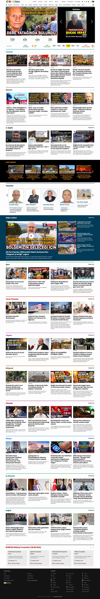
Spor (26, 4)
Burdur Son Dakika (69, 589)
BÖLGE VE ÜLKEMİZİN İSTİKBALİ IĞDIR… (58, 353)
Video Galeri (86, 584)
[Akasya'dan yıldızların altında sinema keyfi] (83, 412)
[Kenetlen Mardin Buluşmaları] (16, 307)
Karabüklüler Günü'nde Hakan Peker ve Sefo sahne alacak (61, 422)
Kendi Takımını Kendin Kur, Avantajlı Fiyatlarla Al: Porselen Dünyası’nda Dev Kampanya (82, 72)
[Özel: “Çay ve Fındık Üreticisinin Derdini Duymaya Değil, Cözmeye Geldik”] (39, 98)
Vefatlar (45, 4)
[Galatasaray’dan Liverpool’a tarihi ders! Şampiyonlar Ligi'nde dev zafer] (50, 169)
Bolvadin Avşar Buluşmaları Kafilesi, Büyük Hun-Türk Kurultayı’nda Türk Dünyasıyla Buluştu (14, 459)
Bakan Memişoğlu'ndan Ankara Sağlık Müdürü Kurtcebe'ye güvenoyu (15, 529)
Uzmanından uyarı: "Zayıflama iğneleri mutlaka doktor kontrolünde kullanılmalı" (83, 530)
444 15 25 (34, 580)
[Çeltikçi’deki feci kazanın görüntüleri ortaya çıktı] (67, 226)
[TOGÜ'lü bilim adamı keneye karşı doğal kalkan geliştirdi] (61, 519)
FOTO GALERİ (77, 1)
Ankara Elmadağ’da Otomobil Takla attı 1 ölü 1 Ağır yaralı (38, 146)
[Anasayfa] (7, 4)
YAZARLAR (63, 1)
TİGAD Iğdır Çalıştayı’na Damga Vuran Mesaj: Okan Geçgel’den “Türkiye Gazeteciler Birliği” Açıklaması (16, 424)
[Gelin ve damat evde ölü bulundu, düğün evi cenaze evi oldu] (67, 249)
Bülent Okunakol (31, 204)
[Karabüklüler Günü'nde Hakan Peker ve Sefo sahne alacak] (61, 412)
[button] (60, 22)
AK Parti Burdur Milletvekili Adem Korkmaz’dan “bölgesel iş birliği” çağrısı (27, 253)
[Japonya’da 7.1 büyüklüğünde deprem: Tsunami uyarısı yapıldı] (38, 447)
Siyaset (78, 4)
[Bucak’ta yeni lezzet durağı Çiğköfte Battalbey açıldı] (39, 60)
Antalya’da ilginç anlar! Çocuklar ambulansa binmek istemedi (85, 235)
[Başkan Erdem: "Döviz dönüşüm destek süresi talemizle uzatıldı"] (61, 484)
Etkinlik (30, 4)
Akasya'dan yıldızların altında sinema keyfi (81, 421)
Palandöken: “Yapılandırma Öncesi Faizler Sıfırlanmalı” (16, 494)
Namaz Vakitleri (71, 587)
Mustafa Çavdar (64, 204)
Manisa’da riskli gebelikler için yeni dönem (38, 528)
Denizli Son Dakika (85, 591)
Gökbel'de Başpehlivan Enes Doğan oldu (59, 282)
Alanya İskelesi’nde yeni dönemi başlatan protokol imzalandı (83, 318)
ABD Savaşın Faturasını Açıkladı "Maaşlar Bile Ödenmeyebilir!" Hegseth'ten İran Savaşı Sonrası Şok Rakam (82, 459)
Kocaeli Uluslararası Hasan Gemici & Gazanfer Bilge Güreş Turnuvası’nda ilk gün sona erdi (83, 284)
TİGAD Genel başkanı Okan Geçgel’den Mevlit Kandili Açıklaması (38, 354)
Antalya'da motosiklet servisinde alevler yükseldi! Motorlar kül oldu (33, 177)
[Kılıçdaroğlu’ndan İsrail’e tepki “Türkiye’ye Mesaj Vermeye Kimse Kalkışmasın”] (83, 98)
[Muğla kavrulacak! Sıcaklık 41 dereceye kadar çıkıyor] (61, 376)
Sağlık (56, 4)
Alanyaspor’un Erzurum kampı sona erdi (15, 282)
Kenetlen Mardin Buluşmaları (12, 317)
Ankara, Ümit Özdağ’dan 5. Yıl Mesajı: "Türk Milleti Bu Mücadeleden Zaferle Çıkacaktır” (16, 110)
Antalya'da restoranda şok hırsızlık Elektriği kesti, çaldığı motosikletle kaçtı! (16, 177)
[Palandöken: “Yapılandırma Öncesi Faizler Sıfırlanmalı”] (16, 484)
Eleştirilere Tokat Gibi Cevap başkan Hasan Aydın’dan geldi (36, 283)
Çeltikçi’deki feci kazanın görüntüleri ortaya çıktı (84, 222)
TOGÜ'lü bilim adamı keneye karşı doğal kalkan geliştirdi (61, 529)
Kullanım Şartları (30, 578)
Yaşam (83, 4)
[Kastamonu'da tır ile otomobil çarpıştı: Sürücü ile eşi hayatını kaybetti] (61, 136)
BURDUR (34, 1)
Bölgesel (10, 4)
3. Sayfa (22, 4)
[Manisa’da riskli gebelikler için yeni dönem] (38, 519)
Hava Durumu (86, 587)
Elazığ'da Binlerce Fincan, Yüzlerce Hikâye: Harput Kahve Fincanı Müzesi (82, 354)
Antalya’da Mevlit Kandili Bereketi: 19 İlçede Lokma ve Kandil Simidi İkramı (60, 318)
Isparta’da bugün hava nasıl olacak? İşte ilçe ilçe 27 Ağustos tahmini (83, 387)
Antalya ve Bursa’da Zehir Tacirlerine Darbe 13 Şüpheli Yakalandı (38, 387)
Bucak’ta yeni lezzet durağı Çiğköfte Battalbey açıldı (38, 71)
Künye (5, 573)
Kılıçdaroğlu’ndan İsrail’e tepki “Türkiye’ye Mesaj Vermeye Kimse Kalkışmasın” (82, 110)
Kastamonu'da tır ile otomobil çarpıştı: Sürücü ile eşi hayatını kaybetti (60, 146)
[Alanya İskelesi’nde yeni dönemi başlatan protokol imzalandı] (83, 307)
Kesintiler (74, 4)
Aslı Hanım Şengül (82, 202)
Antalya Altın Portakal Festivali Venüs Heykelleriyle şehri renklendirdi (67, 177)
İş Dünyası (35, 4)
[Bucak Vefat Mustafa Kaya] (76, 23)
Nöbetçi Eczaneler (56, 587)
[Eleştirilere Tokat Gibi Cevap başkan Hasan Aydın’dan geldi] (38, 273)
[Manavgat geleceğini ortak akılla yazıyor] (38, 484)
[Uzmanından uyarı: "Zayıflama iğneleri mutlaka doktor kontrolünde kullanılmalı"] (16, 196)
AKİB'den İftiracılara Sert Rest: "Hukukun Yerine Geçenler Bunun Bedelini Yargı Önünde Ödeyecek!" (83, 495)
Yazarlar (54, 584)
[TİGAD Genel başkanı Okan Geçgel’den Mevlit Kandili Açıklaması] (38, 344)
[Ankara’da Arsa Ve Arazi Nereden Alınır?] (16, 344)
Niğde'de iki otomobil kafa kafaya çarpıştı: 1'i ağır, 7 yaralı (83, 146)
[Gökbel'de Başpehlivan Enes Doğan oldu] (61, 273)
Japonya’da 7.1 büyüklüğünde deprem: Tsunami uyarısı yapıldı (37, 457)
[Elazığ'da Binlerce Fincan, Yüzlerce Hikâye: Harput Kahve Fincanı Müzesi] (83, 344)
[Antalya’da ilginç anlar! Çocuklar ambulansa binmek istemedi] (67, 237)
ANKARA (56, 1)
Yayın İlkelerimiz (7, 575)
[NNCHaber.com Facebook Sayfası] (82, 1)
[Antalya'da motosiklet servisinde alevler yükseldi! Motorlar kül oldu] (33, 169)
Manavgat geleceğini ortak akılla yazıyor (38, 494)
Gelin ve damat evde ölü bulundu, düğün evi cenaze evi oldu (85, 246)
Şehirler (52, 589)
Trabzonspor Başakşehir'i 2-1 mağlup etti (65, 209)
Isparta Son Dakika (69, 591)
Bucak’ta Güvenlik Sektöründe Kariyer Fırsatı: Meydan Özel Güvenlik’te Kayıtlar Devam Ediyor (14, 73)
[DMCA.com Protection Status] (7, 583)
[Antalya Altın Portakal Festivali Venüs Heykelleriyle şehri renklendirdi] (67, 169)
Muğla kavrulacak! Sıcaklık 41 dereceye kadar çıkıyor (61, 386)
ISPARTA (50, 1)
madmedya (56, 596)
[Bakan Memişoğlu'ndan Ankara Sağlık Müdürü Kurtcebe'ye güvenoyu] (16, 519)
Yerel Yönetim (16, 4)
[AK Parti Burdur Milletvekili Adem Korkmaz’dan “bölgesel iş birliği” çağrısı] (31, 236)
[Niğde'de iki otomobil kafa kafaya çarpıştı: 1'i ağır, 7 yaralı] (83, 136)
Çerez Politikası (6, 578)
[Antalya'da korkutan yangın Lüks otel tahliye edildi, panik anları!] (84, 169)
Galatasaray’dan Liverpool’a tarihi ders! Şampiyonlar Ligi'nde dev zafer (50, 177)
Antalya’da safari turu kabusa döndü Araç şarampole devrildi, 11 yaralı (14, 387)
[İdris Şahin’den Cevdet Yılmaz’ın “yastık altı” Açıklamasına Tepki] (61, 98)
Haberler (60, 596)
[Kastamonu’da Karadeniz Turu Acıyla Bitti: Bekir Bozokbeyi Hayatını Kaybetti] (16, 136)
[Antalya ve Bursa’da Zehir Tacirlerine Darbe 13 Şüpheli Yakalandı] (38, 376)
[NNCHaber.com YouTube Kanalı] (88, 1)
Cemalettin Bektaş (48, 204)
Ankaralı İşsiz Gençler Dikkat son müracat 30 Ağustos (37, 318)
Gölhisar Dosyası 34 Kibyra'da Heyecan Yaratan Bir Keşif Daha (33, 209)
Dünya (60, 4)
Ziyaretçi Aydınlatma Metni (9, 580)
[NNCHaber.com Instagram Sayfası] (84, 1)
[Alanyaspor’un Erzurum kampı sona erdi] (16, 273)
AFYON (45, 1)
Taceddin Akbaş (13, 204)
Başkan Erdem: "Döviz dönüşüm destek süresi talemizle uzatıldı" (60, 494)
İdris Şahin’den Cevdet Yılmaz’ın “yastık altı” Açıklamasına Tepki (59, 109)
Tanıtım (40, 4)
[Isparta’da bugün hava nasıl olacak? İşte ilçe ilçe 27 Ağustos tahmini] (83, 376)
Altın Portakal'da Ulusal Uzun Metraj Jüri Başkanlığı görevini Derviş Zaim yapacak (38, 423)
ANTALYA (40, 1)
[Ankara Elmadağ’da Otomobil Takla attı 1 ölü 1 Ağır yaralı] (38, 136)
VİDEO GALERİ (70, 1)
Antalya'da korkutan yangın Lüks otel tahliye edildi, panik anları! (84, 176)
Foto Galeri (70, 584)
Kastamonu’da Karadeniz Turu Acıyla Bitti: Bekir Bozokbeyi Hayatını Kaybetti (15, 147)
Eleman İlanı (51, 4)
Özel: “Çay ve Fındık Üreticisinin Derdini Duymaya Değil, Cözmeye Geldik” (38, 110)
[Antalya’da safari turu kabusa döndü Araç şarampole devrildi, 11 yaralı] (16, 376)
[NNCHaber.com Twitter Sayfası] (86, 1)
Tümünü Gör (91, 127)
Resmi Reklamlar (66, 4)
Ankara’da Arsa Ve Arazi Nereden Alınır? (15, 353)
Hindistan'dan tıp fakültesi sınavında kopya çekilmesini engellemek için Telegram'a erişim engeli (61, 459)
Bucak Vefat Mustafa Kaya (76, 36)
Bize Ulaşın (29, 573)
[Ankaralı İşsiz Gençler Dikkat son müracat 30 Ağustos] (38, 307)
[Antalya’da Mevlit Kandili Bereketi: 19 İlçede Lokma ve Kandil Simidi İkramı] (61, 307)
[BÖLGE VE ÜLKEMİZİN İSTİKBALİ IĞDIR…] (61, 344)
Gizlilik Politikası (30, 575)
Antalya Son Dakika (85, 589)
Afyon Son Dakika (54, 591)
